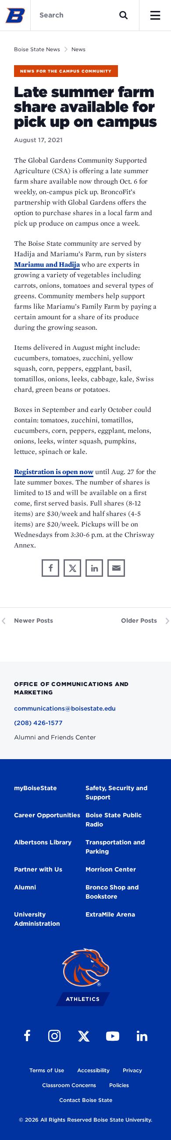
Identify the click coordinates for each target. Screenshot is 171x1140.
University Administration (37, 919)
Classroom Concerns (69, 1085)
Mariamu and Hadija (47, 264)
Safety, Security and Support (116, 792)
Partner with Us (38, 869)
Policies (119, 1085)
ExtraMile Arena (110, 914)
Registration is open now (53, 471)
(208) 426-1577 (38, 722)
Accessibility (93, 1070)
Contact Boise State (85, 1100)
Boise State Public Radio (114, 820)
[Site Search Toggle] (123, 15)
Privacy (132, 1070)
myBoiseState (35, 787)
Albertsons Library (42, 842)
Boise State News (37, 49)
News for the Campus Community (66, 71)
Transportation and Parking (115, 847)
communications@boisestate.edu (65, 708)
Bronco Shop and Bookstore (112, 892)
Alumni (25, 887)
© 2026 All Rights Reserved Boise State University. (85, 1119)
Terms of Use (46, 1070)
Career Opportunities (47, 815)
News (78, 49)
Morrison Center (111, 869)
